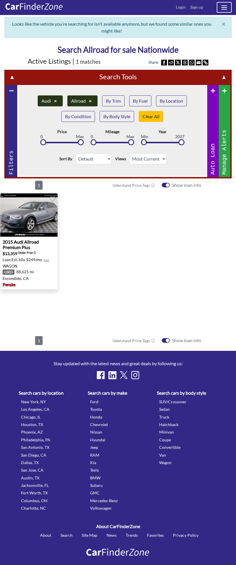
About (45, 535)
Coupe (165, 439)
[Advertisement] (118, 312)
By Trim (113, 100)
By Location (171, 100)
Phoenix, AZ (32, 432)
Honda (96, 417)
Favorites (155, 535)
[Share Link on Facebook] (164, 62)
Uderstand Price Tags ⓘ (134, 185)
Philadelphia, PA (35, 439)
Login (181, 7)
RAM (94, 455)
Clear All (150, 116)
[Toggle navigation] (224, 7)
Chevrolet (99, 424)
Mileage (112, 131)
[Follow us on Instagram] (135, 375)
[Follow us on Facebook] (100, 375)
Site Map (89, 535)
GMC (95, 492)
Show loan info (186, 185)
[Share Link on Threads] (185, 62)
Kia (93, 462)
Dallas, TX (30, 462)
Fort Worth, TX (34, 492)
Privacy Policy (186, 535)
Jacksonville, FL (35, 485)
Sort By (65, 159)
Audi (49, 100)
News (111, 535)
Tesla (94, 470)
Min (144, 136)
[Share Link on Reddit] (171, 62)
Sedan (164, 409)
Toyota (96, 409)
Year (163, 131)
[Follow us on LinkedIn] (112, 375)
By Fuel (140, 100)
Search (66, 535)
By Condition (78, 116)
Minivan (166, 432)
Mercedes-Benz (104, 500)
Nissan (96, 432)
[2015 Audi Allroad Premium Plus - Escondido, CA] (29, 215)
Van (162, 455)
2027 (179, 136)
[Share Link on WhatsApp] (192, 62)
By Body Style (116, 116)
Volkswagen (100, 508)
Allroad (81, 100)
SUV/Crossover (172, 401)
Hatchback (168, 424)
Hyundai (97, 439)
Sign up (196, 7)
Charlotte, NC (33, 508)
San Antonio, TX (35, 447)
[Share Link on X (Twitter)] (178, 62)
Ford (94, 401)
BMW (95, 477)
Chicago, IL (31, 417)
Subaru (96, 485)
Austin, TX (30, 477)
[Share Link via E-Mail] (198, 62)
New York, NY (33, 401)
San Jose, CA (32, 470)
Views (120, 159)
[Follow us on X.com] (123, 375)
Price (62, 131)
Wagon (165, 462)
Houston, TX (32, 424)
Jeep (94, 447)
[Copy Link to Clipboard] (205, 62)
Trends (132, 535)
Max (80, 136)
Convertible (169, 447)
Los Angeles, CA (35, 409)
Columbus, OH (34, 500)
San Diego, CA (33, 455)
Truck (164, 417)
